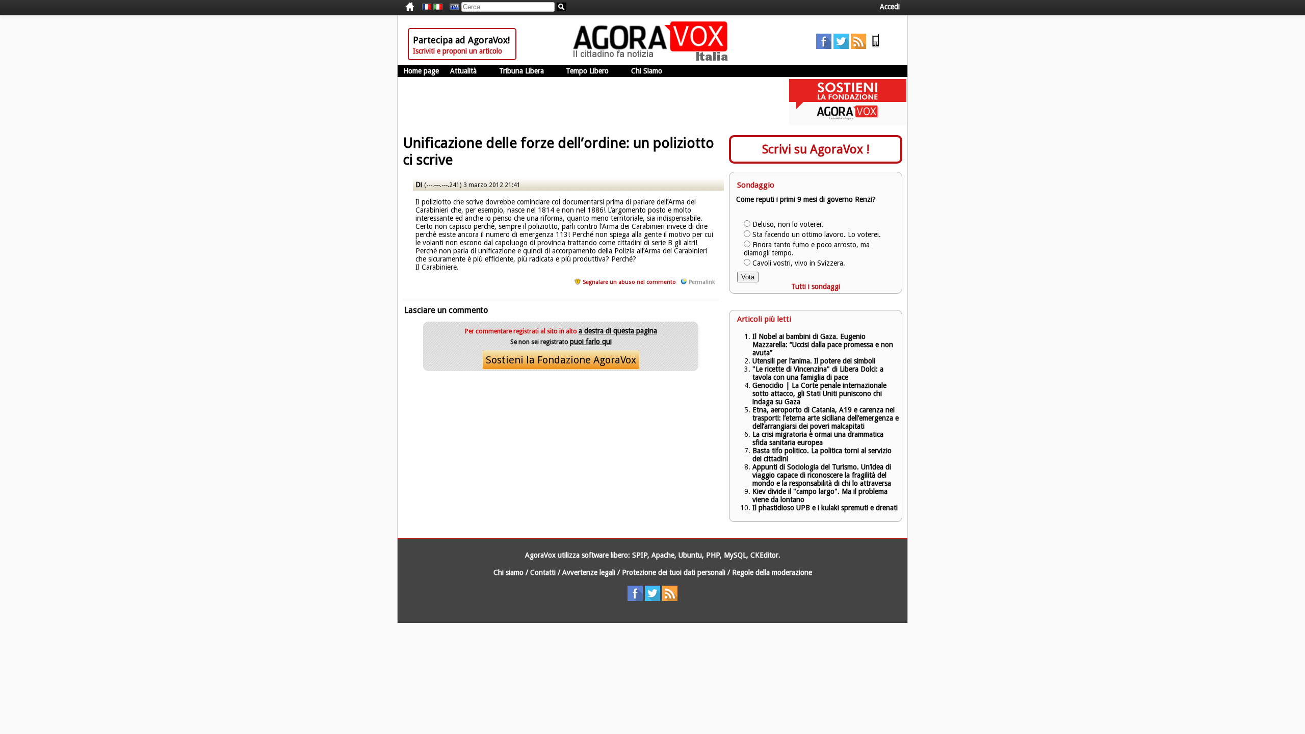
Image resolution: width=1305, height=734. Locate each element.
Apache (662, 555)
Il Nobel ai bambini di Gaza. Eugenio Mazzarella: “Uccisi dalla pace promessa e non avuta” (822, 344)
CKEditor (764, 555)
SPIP (639, 555)
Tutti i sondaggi (815, 286)
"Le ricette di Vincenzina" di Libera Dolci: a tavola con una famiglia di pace (817, 373)
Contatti (543, 572)
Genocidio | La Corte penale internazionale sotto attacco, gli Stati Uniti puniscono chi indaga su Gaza (819, 393)
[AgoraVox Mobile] (875, 46)
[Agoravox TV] (452, 7)
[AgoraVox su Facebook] (823, 46)
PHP (713, 555)
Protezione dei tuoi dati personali (673, 572)
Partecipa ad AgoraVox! (461, 40)
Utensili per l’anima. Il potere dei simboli (813, 361)
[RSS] (858, 46)
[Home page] (653, 59)
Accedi (890, 7)
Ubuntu (690, 555)
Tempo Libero (587, 71)
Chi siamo (508, 572)
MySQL (735, 555)
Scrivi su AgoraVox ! (816, 149)
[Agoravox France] (426, 7)
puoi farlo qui (591, 341)
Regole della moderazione (772, 572)
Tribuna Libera (521, 71)
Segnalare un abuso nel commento (629, 282)
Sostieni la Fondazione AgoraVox (561, 360)
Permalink (702, 282)
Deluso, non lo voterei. (787, 224)
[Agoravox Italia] (437, 7)
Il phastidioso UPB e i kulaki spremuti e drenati (825, 508)
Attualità (463, 71)
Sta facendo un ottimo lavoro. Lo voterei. (816, 234)
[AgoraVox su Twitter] (841, 46)
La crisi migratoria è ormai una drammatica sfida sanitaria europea (817, 438)
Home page (421, 71)
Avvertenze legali (588, 572)
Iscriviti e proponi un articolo (457, 51)
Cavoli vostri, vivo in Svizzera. (798, 263)
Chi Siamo (646, 71)
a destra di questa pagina (618, 331)
